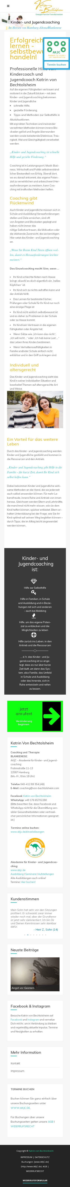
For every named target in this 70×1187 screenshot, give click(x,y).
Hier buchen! (28, 881)
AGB (50, 1121)
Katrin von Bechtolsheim (37, 795)
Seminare (30, 873)
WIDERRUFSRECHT (23, 1126)
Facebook (16, 1019)
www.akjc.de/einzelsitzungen (27, 831)
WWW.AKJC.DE (20, 1108)
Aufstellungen (46, 873)
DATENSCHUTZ (42, 1157)
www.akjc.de (18, 870)
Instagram (33, 1019)
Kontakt (15, 1063)
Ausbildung (17, 873)
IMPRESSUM (26, 1157)
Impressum (17, 1071)
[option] (35, 974)
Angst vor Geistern (23, 988)
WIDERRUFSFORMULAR (35, 1180)
